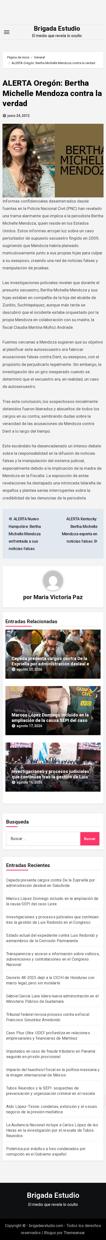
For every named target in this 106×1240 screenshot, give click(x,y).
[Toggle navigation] (7, 32)
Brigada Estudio (57, 28)
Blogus (50, 1232)
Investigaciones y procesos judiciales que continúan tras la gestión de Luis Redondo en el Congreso (50, 777)
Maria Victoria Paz (58, 597)
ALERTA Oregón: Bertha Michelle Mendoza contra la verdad (52, 93)
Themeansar (74, 1232)
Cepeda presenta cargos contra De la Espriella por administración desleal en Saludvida (51, 664)
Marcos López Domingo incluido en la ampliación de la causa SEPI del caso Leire (50, 720)
